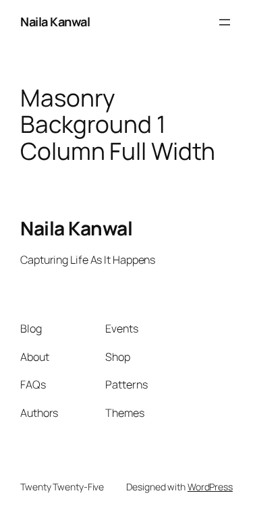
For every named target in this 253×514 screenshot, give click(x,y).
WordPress (210, 486)
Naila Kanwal (55, 21)
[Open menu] (225, 22)
